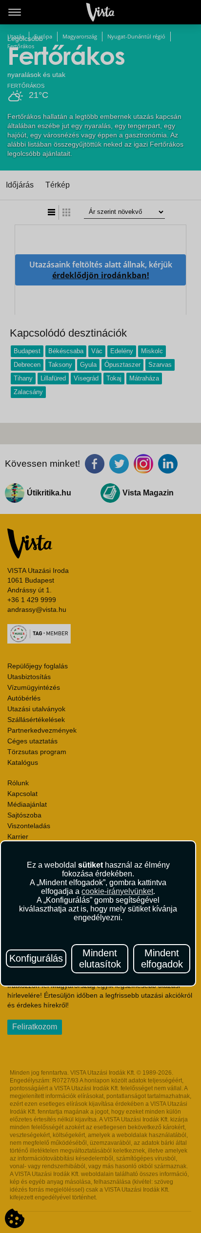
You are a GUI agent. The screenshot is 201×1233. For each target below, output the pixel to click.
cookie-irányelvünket (117, 891)
